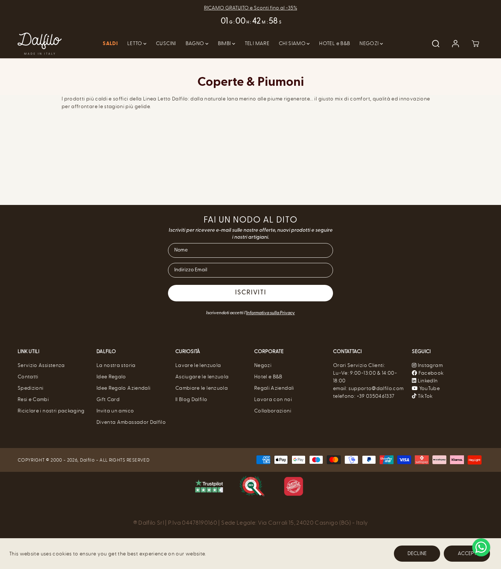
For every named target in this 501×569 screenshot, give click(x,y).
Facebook (430, 373)
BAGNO (195, 43)
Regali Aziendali (274, 388)
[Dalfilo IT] (40, 43)
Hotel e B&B (268, 377)
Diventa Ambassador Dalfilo (131, 422)
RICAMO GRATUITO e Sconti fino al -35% (250, 8)
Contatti (28, 377)
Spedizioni (31, 388)
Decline (417, 553)
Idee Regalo (111, 377)
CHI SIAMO (293, 43)
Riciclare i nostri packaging (51, 411)
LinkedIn (427, 381)
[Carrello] (475, 44)
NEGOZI (369, 43)
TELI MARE (257, 43)
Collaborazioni (272, 411)
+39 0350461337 (376, 396)
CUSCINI (166, 43)
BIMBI (225, 43)
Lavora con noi (273, 399)
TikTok (424, 396)
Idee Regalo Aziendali (123, 388)
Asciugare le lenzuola (201, 377)
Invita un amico (115, 411)
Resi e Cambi (33, 399)
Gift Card (108, 399)
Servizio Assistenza (41, 365)
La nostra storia (116, 365)
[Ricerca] (436, 44)
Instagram (430, 365)
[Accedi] (455, 44)
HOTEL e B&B (334, 43)
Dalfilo (87, 460)
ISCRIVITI (250, 293)
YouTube (429, 388)
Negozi (262, 365)
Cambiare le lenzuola (201, 388)
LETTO (135, 43)
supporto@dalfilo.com (375, 388)
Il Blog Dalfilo (191, 399)
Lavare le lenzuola (198, 365)
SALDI (110, 43)
